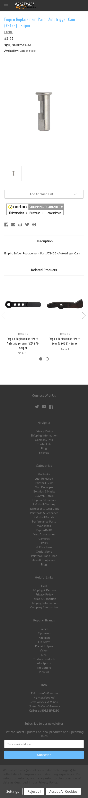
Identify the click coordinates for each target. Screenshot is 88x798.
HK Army (44, 642)
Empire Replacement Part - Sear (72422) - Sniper (65, 341)
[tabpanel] (23, 318)
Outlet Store (44, 551)
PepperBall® (44, 530)
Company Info (44, 439)
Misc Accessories (44, 534)
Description (44, 241)
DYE (44, 654)
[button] (35, 209)
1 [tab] (40, 358)
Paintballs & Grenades (44, 513)
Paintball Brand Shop (44, 555)
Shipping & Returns (44, 590)
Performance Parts (44, 521)
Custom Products (44, 659)
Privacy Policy (44, 431)
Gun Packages (44, 487)
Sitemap (44, 452)
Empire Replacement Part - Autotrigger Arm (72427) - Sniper (23, 343)
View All (44, 672)
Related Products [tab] (44, 270)
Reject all (34, 791)
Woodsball (44, 525)
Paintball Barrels (44, 517)
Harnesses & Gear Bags (44, 508)
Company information (44, 607)
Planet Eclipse (44, 646)
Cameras (44, 538)
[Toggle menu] (5, 5)
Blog (44, 448)
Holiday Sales (44, 547)
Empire (44, 629)
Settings (12, 791)
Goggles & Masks (44, 491)
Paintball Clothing (44, 504)
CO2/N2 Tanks (44, 495)
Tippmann (44, 633)
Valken (44, 650)
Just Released (44, 478)
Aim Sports (44, 663)
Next (84, 315)
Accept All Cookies (63, 791)
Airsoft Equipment (44, 560)
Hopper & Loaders (44, 500)
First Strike (44, 667)
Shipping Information (44, 435)
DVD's (44, 543)
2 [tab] (47, 358)
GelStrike (44, 474)
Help (44, 586)
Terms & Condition (44, 598)
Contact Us (44, 444)
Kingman (44, 637)
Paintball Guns (44, 483)
